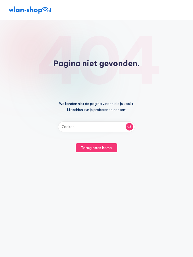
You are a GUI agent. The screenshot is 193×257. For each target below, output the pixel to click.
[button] (129, 127)
